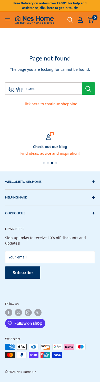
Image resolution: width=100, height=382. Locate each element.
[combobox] (43, 88)
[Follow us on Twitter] (18, 312)
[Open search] (70, 20)
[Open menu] (7, 20)
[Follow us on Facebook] (8, 312)
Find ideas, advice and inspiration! (50, 153)
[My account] (80, 20)
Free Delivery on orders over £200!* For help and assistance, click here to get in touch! (50, 5)
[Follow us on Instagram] (28, 312)
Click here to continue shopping (50, 103)
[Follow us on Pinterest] (38, 312)
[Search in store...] (88, 88)
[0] (90, 20)
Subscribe (23, 272)
